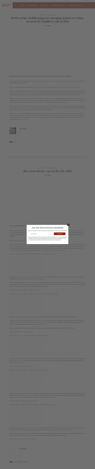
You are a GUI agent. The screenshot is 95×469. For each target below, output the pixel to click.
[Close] (68, 225)
